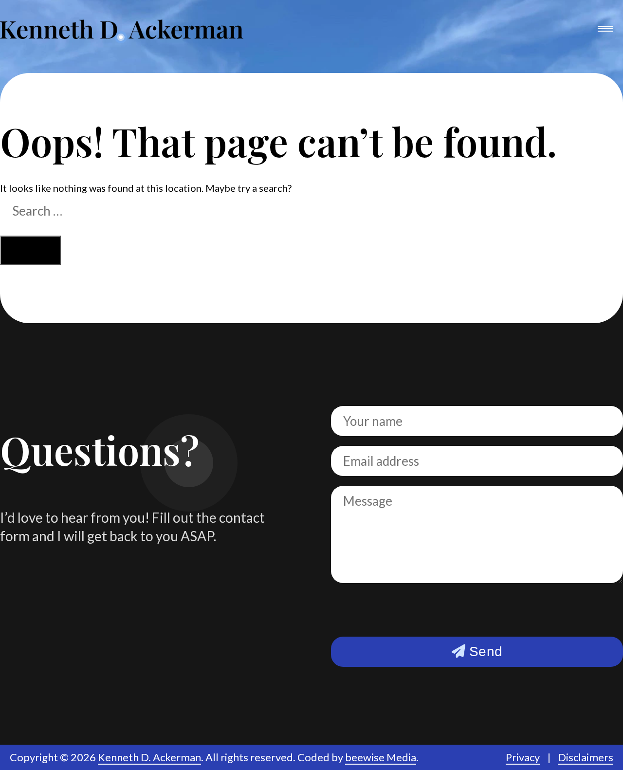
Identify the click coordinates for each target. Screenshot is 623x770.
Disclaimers (585, 757)
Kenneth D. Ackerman (149, 757)
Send (483, 651)
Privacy (523, 757)
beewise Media (380, 757)
